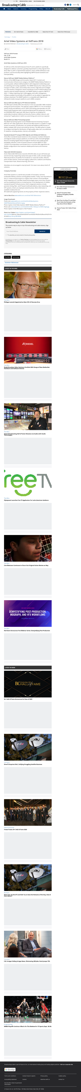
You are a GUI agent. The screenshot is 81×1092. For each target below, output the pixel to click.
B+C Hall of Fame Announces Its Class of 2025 (66, 187)
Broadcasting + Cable (26, 1)
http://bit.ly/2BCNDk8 (14, 216)
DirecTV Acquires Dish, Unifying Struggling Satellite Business (65, 194)
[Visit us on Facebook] (65, 5)
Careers (24, 1079)
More (47, 9)
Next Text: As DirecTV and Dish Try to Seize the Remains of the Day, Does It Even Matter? (66, 202)
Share (8, 49)
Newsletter (48, 49)
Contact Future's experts (28, 1076)
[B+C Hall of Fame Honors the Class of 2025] (65, 178)
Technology (7, 37)
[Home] (4, 9)
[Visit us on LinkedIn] (70, 5)
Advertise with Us (45, 1079)
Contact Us (61, 1079)
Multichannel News (39, 1)
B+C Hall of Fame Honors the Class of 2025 (65, 181)
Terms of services (24, 239)
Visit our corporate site (66, 1064)
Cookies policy (62, 1076)
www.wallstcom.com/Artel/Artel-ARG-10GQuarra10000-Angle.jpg (30, 207)
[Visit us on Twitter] (68, 5)
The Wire (14, 37)
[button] (76, 5)
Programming (33, 9)
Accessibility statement (10, 1079)
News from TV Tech (48, 32)
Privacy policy (44, 1076)
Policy (41, 9)
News (9, 9)
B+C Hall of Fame (18, 32)
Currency (23, 9)
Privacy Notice (9, 240)
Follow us (40, 49)
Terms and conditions (10, 1076)
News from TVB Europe (64, 32)
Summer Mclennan (11, 44)
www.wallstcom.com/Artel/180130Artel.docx (28, 195)
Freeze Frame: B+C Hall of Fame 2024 (66, 208)
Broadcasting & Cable (22, 44)
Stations (15, 9)
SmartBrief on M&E (33, 32)
